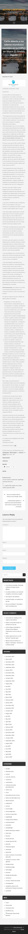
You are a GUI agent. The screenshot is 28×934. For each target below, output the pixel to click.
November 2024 (10, 664)
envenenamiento (10, 822)
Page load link (6, 457)
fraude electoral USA (11, 841)
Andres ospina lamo (11, 636)
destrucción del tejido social (13, 798)
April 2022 (8, 694)
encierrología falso (10, 811)
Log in (7, 902)
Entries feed (9, 905)
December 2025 (10, 656)
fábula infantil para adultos (13, 830)
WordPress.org (9, 910)
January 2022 (9, 702)
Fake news (10, 481)
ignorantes (8, 852)
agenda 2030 (8, 485)
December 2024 (10, 662)
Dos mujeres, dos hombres (12, 596)
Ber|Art (21, 452)
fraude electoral (10, 838)
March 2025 (9, 659)
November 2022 (10, 675)
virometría (8, 890)
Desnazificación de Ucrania (13, 795)
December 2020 (10, 732)
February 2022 (9, 700)
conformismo (9, 782)
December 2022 (10, 673)
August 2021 (9, 713)
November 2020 (10, 735)
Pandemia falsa (10, 864)
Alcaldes (8, 768)
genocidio (9, 487)
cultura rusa (9, 789)
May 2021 (8, 719)
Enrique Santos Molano (12, 819)
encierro (8, 806)
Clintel (4, 454)
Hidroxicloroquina (10, 846)
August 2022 (9, 683)
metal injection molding (12, 618)
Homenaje (8, 849)
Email (4, 550)
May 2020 (8, 751)
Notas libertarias (14, 9)
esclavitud (5, 481)
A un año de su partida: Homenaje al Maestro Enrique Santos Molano (14, 587)
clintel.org (5, 460)
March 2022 (9, 697)
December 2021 (10, 705)
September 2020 (10, 740)
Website (5, 558)
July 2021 (8, 716)
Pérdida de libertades (11, 875)
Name (5, 542)
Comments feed (10, 908)
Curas (7, 792)
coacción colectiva (7, 479)
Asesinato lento (10, 771)
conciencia (8, 779)
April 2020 (8, 754)
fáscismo (8, 836)
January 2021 (9, 730)
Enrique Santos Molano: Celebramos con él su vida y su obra (13, 631)
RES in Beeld (13, 452)
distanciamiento (10, 800)
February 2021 (9, 727)
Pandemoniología (10, 867)
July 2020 (8, 746)
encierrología (9, 808)
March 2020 (9, 757)
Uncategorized (9, 883)
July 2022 (8, 686)
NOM (13, 487)
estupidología (9, 827)
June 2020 (8, 749)
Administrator (7, 477)
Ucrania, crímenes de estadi (13, 880)
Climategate (6, 452)
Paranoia (8, 872)
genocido (8, 844)
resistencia (8, 878)
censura (8, 774)
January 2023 (9, 670)
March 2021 (9, 724)
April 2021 (8, 721)
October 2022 (9, 678)
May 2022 (8, 692)
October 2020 (9, 738)
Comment (6, 524)
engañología (20, 479)
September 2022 (10, 681)
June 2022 (8, 689)
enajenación (14, 479)
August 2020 (9, 743)
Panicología (9, 869)
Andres (7, 622)
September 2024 (10, 667)
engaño (13, 485)
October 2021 (9, 711)
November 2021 (10, 708)
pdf (15, 445)
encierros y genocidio (11, 814)
